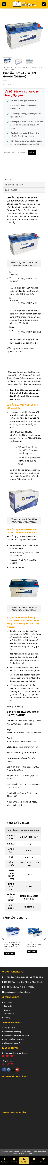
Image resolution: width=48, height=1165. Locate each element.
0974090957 (19, 732)
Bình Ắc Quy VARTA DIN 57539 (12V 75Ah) (12, 947)
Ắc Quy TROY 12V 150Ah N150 (34, 946)
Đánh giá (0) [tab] (11, 190)
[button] (4, 4)
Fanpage (31, 752)
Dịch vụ (7, 1010)
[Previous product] (10, 84)
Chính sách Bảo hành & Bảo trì (16, 1035)
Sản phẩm (8, 1006)
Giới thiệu (8, 1002)
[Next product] (5, 84)
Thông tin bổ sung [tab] (14, 185)
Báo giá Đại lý (9, 1028)
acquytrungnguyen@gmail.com (21, 741)
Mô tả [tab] (8, 180)
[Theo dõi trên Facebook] (4, 1070)
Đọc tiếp (9, 953)
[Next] (41, 35)
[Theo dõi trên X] (13, 1070)
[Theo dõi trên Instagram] (9, 1070)
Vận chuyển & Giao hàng (14, 1039)
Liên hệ (7, 1017)
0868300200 (37, 732)
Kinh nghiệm (9, 1014)
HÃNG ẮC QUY (21, 67)
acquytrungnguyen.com (27, 747)
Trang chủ (8, 67)
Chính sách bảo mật (12, 1043)
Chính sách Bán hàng (12, 1032)
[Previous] (7, 35)
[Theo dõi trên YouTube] (17, 1070)
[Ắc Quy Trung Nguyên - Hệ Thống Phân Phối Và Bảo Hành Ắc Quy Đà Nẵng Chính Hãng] (24, 4)
